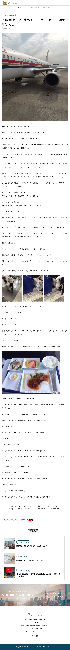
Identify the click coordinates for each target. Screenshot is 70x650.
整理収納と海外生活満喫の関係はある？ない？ (31, 546)
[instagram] (33, 636)
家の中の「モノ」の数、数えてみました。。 (31, 560)
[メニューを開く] (67, 2)
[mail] (37, 636)
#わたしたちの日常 (8, 15)
